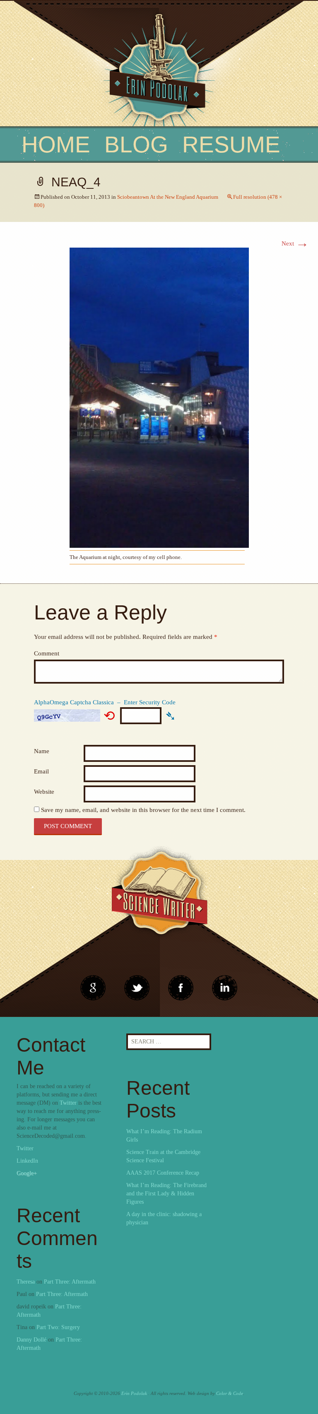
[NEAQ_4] (159, 397)
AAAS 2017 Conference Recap (162, 1173)
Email (41, 771)
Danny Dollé (31, 1340)
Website (44, 791)
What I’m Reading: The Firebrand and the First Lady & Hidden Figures (166, 1193)
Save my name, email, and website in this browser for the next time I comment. (143, 810)
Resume (231, 144)
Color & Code (229, 1393)
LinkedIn (27, 1161)
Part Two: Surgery (58, 1327)
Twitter (68, 1103)
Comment (46, 653)
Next (295, 243)
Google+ (27, 1173)
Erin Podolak (134, 1393)
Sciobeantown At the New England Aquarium (167, 197)
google (93, 988)
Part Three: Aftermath (70, 1282)
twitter (137, 988)
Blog (136, 144)
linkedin (181, 988)
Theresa (26, 1282)
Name (41, 751)
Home (56, 144)
